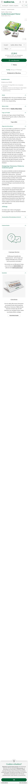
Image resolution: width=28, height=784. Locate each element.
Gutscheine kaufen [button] (14, 315)
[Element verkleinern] (23, 39)
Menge (6, 48)
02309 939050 (17, 266)
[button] (25, 19)
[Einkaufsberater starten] (25, 5)
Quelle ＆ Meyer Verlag (16, 108)
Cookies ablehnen (4, 782)
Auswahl (6, 45)
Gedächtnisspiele (10, 9)
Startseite (3, 9)
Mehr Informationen (23, 782)
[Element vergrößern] (25, 39)
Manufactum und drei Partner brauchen (10, 766)
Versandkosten (20, 55)
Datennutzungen (19, 768)
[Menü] (1, 2)
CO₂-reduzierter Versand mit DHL (14, 56)
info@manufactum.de (17, 267)
